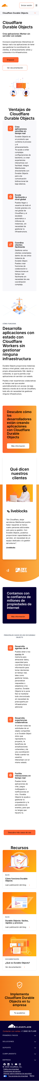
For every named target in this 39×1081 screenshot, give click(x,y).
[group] (19, 508)
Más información (18, 446)
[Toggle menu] (36, 5)
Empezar (10, 60)
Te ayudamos (19, 1013)
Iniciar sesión (26, 5)
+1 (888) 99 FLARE (28, 1031)
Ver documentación (15, 68)
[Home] (5, 5)
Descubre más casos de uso (19, 832)
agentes (18, 654)
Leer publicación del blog (15, 885)
